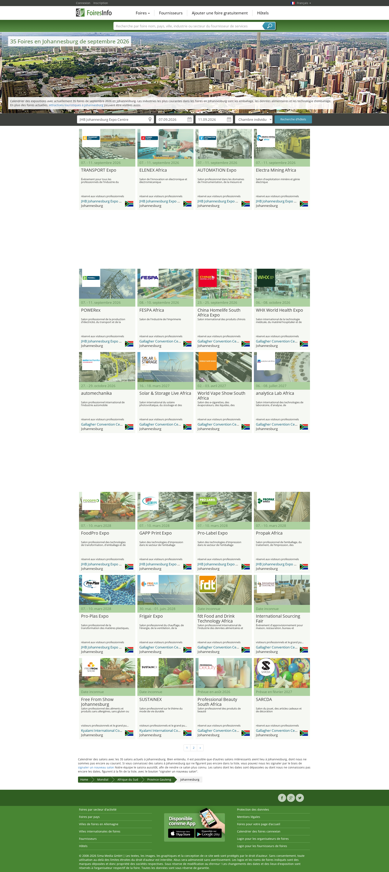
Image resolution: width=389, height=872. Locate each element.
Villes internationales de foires (99, 831)
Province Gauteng (159, 779)
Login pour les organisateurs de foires (263, 839)
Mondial (102, 779)
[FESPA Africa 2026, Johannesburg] (165, 284)
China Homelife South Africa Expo (219, 313)
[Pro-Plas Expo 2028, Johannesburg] (107, 590)
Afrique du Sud (128, 779)
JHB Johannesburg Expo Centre (105, 201)
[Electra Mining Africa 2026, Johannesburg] (282, 144)
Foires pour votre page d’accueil (258, 824)
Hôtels (263, 13)
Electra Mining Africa (276, 170)
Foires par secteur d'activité (97, 809)
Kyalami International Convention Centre (113, 730)
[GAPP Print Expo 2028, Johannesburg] (165, 507)
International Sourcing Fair (278, 619)
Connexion (83, 3)
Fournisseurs (171, 13)
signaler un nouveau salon (96, 767)
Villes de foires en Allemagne (98, 824)
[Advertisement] (194, 239)
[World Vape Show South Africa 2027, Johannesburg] (224, 367)
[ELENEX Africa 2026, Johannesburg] (165, 144)
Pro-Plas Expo (95, 616)
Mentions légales (248, 817)
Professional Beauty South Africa (217, 702)
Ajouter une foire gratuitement (220, 13)
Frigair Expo (151, 616)
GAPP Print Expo (155, 533)
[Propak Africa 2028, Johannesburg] (282, 507)
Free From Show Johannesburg (97, 702)
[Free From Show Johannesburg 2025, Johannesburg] (107, 673)
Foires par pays (89, 817)
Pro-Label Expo (213, 533)
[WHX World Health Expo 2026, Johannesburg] (282, 284)
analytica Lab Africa (275, 393)
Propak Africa (269, 533)
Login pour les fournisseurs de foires (262, 846)
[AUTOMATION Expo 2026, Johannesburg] (224, 144)
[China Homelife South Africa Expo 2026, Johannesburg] (224, 284)
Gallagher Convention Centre (162, 341)
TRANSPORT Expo (98, 170)
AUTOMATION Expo (217, 170)
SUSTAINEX (150, 699)
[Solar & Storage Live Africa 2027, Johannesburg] (165, 367)
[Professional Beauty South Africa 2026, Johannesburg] (224, 673)
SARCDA (264, 699)
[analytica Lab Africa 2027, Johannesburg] (282, 367)
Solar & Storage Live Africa (165, 393)
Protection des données (253, 809)
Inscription (100, 3)
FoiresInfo (96, 13)
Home (84, 779)
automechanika (96, 393)
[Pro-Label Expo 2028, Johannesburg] (224, 507)
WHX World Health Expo (279, 310)
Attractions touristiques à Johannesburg (76, 105)
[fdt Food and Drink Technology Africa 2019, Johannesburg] (224, 590)
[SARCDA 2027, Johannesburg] (282, 673)
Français (303, 3)
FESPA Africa (151, 310)
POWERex (90, 310)
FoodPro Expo (95, 533)
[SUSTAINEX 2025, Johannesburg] (165, 673)
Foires (142, 13)
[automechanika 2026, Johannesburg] (107, 367)
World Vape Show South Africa (221, 396)
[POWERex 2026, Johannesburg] (107, 284)
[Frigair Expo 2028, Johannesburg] (165, 590)
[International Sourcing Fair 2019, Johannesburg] (282, 590)
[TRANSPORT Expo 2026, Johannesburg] (107, 144)
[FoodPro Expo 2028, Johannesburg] (107, 507)
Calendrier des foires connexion (258, 831)
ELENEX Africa (153, 170)
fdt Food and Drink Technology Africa (216, 619)
